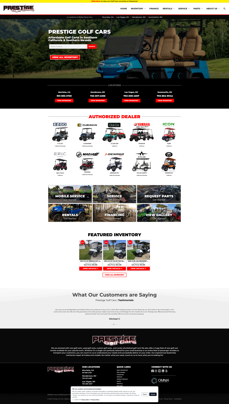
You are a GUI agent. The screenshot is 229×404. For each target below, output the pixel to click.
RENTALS (120, 383)
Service (182, 8)
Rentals (167, 8)
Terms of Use (158, 399)
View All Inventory (65, 57)
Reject (145, 394)
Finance (154, 8)
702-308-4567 (131, 96)
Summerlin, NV (155, 17)
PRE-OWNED (121, 372)
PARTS (119, 381)
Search (92, 46)
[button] (224, 8)
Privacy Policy (168, 399)
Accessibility (178, 399)
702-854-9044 (165, 96)
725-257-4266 (97, 96)
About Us (211, 8)
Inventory (137, 8)
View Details (90, 269)
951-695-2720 (64, 96)
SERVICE (119, 377)
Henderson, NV (139, 17)
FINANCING (120, 374)
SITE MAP (120, 386)
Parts (196, 8)
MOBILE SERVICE (122, 379)
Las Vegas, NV (122, 17)
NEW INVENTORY (122, 370)
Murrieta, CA (108, 17)
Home (123, 8)
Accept (153, 394)
